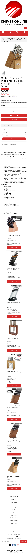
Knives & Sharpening (11, 38)
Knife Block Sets (21, 38)
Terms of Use (14, 526)
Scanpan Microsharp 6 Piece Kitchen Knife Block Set (13, 476)
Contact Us (14, 515)
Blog (14, 512)
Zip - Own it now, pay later (14, 534)
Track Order (14, 502)
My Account (14, 499)
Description (5, 144)
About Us (14, 509)
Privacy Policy (14, 529)
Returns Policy (14, 523)
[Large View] (3, 73)
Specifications (13, 144)
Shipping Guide (14, 520)
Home (3, 38)
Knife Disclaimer (14, 531)
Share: (2, 88)
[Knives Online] (14, 12)
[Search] (25, 28)
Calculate (14, 139)
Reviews (4, 147)
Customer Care (14, 505)
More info (10, 100)
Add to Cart (14, 115)
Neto (18, 554)
